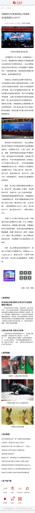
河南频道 (8, 8)
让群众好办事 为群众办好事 (12, 330)
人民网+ (12, 492)
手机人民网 (19, 492)
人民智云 (12, 503)
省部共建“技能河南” (7, 454)
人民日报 (5, 492)
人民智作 (19, 503)
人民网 (2, 8)
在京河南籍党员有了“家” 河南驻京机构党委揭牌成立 (18, 439)
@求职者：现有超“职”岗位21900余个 (13, 442)
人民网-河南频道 (25, 23)
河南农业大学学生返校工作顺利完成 (12, 450)
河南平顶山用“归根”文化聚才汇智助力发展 (15, 461)
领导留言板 (27, 492)
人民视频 (5, 503)
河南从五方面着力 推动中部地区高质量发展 (15, 472)
